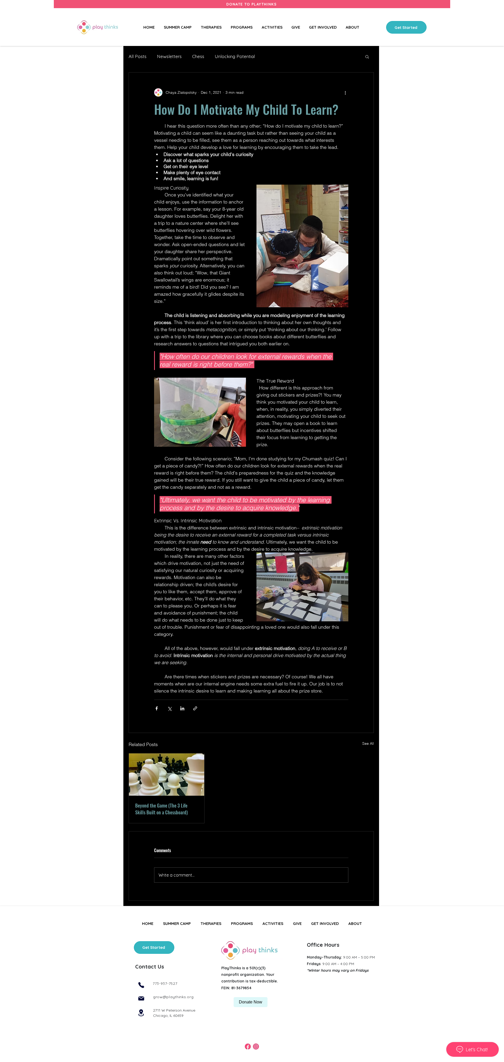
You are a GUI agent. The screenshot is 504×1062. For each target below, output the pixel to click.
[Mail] (141, 999)
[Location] (141, 1013)
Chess (198, 56)
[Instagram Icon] (256, 1046)
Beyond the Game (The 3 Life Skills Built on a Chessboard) (161, 809)
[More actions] (345, 92)
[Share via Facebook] (156, 708)
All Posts (137, 56)
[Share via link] (195, 708)
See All (368, 743)
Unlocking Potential (235, 56)
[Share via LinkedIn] (182, 708)
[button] (323, 27)
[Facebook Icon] (248, 1046)
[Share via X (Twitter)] (169, 708)
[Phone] (141, 985)
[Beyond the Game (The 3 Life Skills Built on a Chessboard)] (166, 774)
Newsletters (169, 56)
